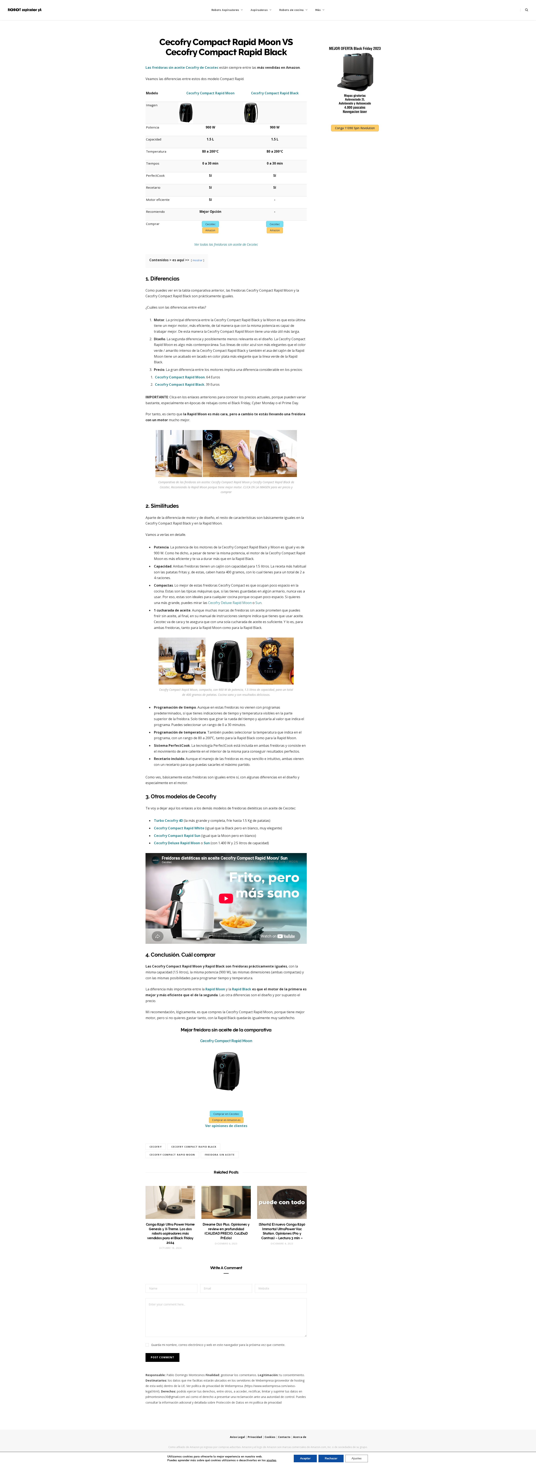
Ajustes (357, 1458)
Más (318, 10)
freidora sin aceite (220, 1154)
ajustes (271, 1460)
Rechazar (331, 1458)
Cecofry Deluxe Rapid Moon (230, 602)
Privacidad (255, 1437)
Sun (258, 602)
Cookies (270, 1437)
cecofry (155, 1146)
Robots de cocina (291, 10)
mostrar (197, 260)
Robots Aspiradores (225, 10)
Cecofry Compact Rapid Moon (226, 1041)
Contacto (284, 1437)
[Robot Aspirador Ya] (24, 10)
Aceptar (305, 1458)
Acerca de (299, 1437)
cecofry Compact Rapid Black (193, 1146)
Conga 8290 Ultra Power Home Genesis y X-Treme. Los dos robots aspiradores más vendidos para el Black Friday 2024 (170, 1233)
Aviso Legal (237, 1437)
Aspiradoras (259, 10)
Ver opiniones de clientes (226, 1125)
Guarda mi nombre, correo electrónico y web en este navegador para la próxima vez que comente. (218, 1345)
